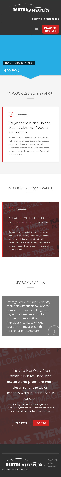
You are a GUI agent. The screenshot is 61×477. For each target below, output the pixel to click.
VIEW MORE (21, 422)
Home (8, 63)
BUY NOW (41, 423)
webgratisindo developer (17, 469)
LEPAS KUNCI (50, 29)
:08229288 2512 (51, 19)
